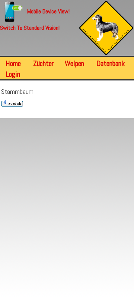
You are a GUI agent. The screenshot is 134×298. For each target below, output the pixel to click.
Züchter (43, 63)
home (13, 63)
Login (13, 74)
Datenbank (110, 63)
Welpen (74, 63)
